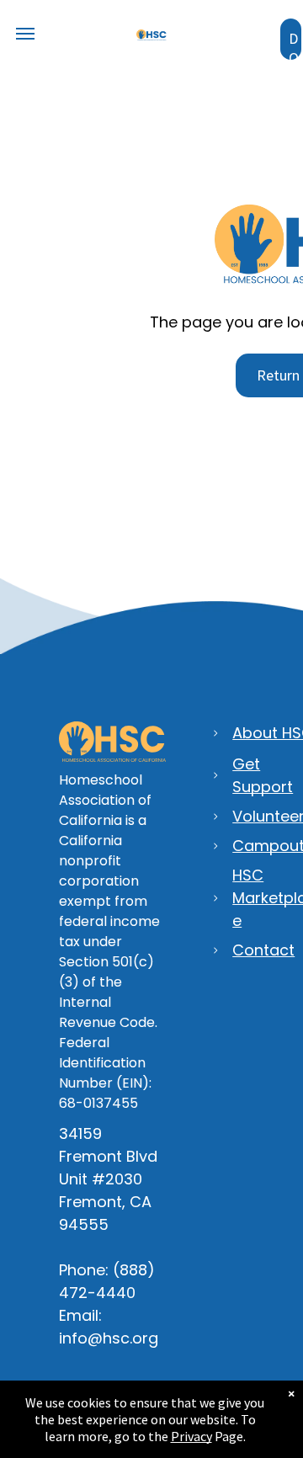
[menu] (25, 34)
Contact (263, 949)
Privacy (191, 1436)
